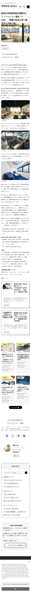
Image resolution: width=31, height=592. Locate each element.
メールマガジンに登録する (15, 545)
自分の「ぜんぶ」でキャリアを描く (12, 515)
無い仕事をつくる (21, 511)
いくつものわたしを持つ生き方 (10, 508)
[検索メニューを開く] (24, 6)
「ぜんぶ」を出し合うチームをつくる (12, 480)
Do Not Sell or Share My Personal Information (15, 584)
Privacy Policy (5, 579)
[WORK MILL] (9, 5)
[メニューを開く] (28, 6)
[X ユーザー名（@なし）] (17, 455)
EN (20, 7)
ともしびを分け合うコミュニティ (11, 486)
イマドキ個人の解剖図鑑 (9, 511)
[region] (15, 576)
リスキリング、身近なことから (10, 497)
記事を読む (16, 452)
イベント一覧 (15, 407)
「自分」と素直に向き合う (9, 494)
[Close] (29, 562)
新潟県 (16, 57)
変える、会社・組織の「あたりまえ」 (12, 501)
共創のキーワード (9, 477)
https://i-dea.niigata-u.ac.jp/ (13, 246)
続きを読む (6, 305)
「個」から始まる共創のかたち (9, 54)
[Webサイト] (14, 455)
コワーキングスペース (7, 57)
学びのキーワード (9, 491)
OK (15, 589)
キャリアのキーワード (10, 505)
